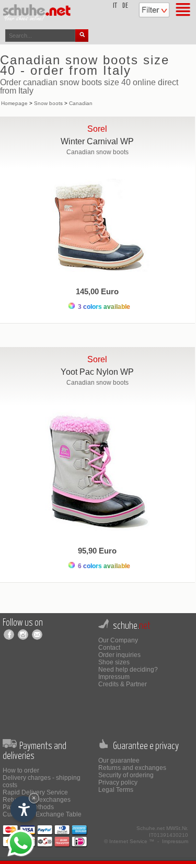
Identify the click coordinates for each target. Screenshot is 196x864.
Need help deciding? (128, 669)
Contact (109, 647)
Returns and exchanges (132, 767)
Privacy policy (117, 782)
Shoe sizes (114, 662)
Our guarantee (119, 760)
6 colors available (103, 566)
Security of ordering (126, 775)
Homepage (14, 103)
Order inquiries (119, 655)
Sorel (97, 128)
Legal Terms (115, 789)
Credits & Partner (122, 684)
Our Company (118, 640)
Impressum (114, 677)
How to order (21, 770)
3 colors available (103, 306)
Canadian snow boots (97, 152)
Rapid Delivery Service (35, 792)
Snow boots (48, 103)
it (115, 6)
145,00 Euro (97, 291)
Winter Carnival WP (97, 141)
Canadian (81, 103)
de (125, 6)
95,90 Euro (97, 551)
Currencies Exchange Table (42, 814)
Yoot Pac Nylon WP (97, 371)
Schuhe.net (150, 828)
